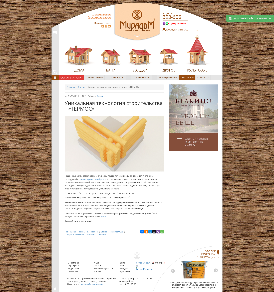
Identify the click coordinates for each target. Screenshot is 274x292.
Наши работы (167, 77)
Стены (104, 231)
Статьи (81, 87)
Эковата (102, 234)
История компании (101, 14)
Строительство (115, 77)
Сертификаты (74, 265)
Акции (96, 262)
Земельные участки (103, 268)
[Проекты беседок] (139, 56)
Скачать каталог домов (99, 17)
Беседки (124, 268)
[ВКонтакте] (142, 231)
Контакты (202, 77)
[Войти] (55, 289)
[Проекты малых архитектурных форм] (169, 56)
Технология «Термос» (88, 231)
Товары (97, 271)
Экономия (90, 234)
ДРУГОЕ (168, 70)
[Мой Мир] (150, 231)
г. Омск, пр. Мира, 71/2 (177, 29)
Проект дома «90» (121, 198)
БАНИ (110, 70)
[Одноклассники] (146, 231)
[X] (154, 231)
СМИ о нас (73, 271)
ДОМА (79, 70)
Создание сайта (144, 262)
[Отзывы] (55, 32)
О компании (94, 77)
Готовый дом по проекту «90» (78, 198)
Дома (122, 262)
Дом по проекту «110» (102, 198)
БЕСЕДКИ (139, 70)
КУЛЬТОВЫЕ (197, 70)
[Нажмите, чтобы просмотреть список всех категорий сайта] (55, 77)
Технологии (71, 231)
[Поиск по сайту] (55, 71)
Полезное (186, 77)
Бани (122, 265)
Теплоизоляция (116, 231)
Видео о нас (74, 268)
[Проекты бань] (110, 56)
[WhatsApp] (162, 231)
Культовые (125, 271)
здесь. (104, 216)
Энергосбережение (75, 234)
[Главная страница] (137, 22)
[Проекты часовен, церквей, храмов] (197, 48)
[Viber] (158, 231)
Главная (71, 87)
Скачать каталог (71, 77)
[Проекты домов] (79, 56)
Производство (142, 77)
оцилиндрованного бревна (93, 179)
